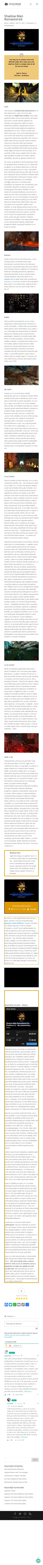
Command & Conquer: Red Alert (15, 1476)
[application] (21, 909)
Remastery (30, 23)
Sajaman (7, 1356)
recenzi (27, 321)
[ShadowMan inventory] (21, 313)
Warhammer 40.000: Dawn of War (15, 1482)
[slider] (32, 909)
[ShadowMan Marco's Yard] (21, 385)
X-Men (13, 1491)
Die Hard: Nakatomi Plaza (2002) (15, 1479)
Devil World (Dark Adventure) (14, 1469)
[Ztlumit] (28, 909)
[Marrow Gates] (21, 102)
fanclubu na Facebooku (12, 282)
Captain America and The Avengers (16, 1472)
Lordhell (11, 23)
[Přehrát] (9, 909)
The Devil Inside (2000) (18, 1500)
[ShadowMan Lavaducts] (21, 251)
